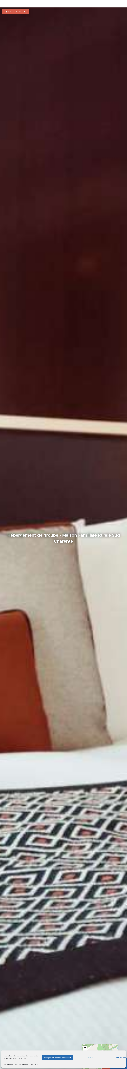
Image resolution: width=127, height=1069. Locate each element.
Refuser (90, 1058)
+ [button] (85, 1047)
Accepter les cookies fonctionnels (57, 1058)
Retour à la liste (16, 12)
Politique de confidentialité (28, 1064)
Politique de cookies (10, 1064)
